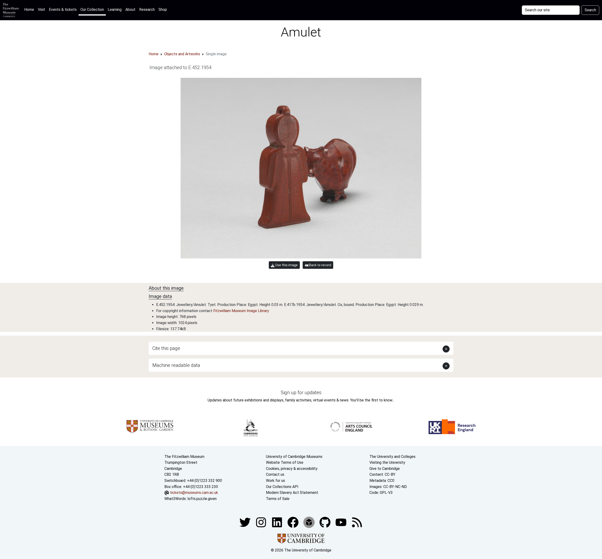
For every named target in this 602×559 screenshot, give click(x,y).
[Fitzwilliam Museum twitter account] (245, 522)
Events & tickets (63, 9)
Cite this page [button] (166, 348)
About (130, 9)
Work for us (275, 480)
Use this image (286, 265)
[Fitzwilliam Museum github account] (325, 522)
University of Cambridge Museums (294, 456)
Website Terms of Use (284, 462)
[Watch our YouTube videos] (341, 522)
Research (147, 9)
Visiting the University (387, 462)
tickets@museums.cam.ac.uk (194, 492)
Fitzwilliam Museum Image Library (241, 311)
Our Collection (92, 9)
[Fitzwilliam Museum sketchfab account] (309, 522)
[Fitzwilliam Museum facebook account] (277, 522)
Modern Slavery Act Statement (292, 492)
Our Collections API (282, 486)
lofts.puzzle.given (202, 498)
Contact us (275, 474)
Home (30, 9)
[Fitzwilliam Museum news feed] (356, 522)
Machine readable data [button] (176, 365)
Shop (162, 9)
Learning (115, 9)
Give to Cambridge (384, 468)
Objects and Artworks (182, 54)
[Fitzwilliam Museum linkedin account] (293, 522)
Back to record (319, 265)
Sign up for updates (301, 392)
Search (590, 10)
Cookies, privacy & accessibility (291, 468)
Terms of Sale (277, 498)
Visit (41, 9)
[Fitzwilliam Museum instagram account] (261, 522)
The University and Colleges (392, 456)
